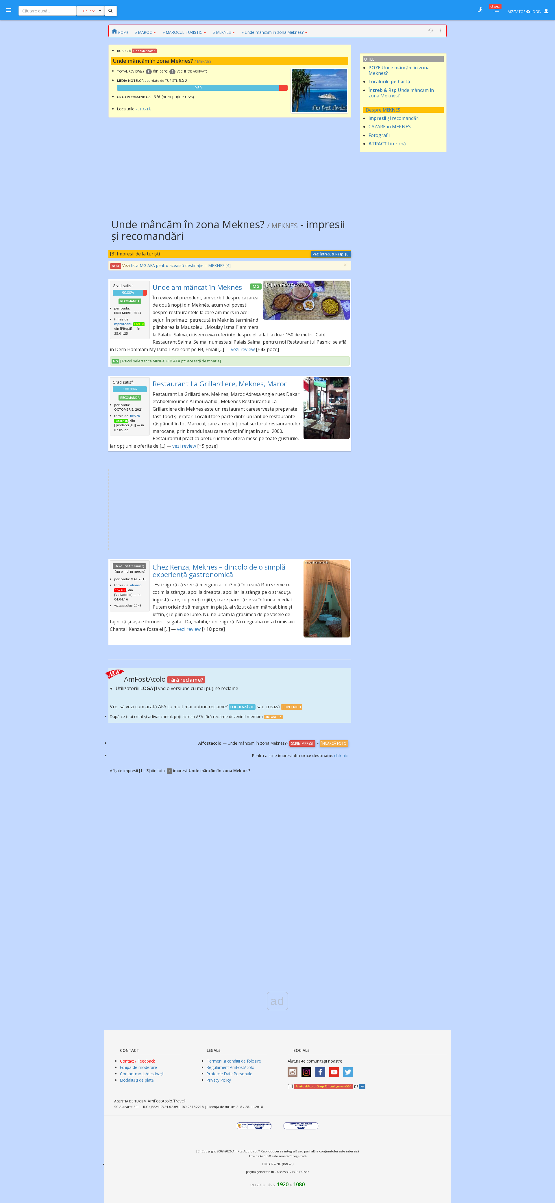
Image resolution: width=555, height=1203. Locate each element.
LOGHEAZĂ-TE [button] (242, 707)
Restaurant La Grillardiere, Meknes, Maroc (220, 383)
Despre (374, 110)
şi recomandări (394, 118)
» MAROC (143, 32)
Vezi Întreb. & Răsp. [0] (331, 254)
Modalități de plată (137, 1080)
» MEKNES (222, 32)
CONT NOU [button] (291, 707)
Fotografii (379, 135)
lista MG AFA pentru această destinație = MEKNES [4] (181, 265)
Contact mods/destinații (142, 1073)
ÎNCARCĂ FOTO (334, 743)
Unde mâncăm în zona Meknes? (399, 70)
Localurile (389, 81)
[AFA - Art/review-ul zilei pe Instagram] (294, 1070)
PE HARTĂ (143, 109)
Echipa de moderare (138, 1067)
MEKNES (391, 110)
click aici (341, 755)
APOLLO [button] (139, 324)
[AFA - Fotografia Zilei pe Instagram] (307, 1070)
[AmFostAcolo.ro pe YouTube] (335, 1070)
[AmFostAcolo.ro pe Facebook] (321, 1070)
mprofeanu (123, 324)
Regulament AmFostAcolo (230, 1067)
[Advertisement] (229, 163)
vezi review (243, 349)
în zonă (387, 143)
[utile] (480, 10)
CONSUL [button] (120, 590)
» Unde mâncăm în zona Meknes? (273, 32)
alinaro (136, 585)
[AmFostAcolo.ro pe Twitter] (349, 1070)
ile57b (135, 416)
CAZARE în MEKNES (390, 126)
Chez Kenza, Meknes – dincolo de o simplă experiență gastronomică (219, 570)
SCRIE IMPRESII (302, 743)
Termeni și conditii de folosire (234, 1061)
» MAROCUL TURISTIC (182, 32)
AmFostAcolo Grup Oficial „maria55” (323, 1086)
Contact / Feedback (137, 1061)
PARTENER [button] (121, 420)
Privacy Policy (219, 1080)
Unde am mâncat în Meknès (197, 287)
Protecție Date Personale (229, 1073)
